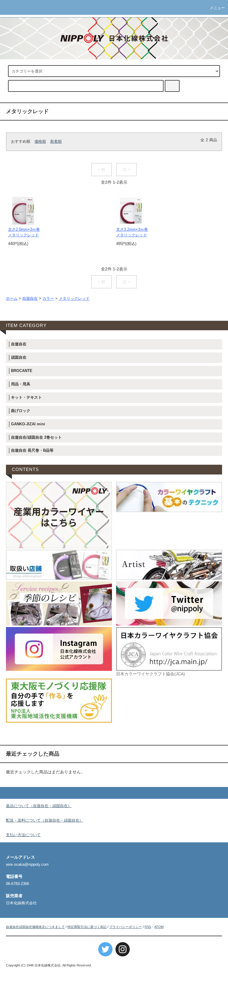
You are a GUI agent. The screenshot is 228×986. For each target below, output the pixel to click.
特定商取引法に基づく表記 (87, 927)
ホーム (12, 298)
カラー (48, 298)
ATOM (159, 927)
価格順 (40, 142)
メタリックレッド (74, 298)
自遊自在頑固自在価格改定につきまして (35, 927)
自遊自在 (30, 298)
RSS (148, 927)
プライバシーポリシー (125, 927)
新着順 (56, 142)
